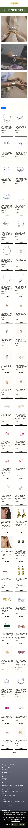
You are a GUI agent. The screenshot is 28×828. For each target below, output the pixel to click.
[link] (14, 3)
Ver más (14, 752)
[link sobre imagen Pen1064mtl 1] (7, 357)
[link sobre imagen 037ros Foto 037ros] (7, 406)
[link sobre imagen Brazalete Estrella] (21, 118)
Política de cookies (15, 820)
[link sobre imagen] (7, 433)
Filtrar (3, 108)
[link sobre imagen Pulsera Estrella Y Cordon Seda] (7, 197)
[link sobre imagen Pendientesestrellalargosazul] (7, 170)
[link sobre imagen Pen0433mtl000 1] (21, 251)
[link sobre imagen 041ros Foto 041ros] (21, 406)
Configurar (7, 824)
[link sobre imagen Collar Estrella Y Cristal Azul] (7, 251)
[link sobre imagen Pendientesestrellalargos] (21, 197)
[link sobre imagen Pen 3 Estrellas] (21, 224)
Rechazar (14, 824)
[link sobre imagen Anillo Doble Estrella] (21, 144)
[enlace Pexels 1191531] (14, 85)
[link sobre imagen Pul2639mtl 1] (21, 357)
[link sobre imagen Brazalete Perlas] (7, 224)
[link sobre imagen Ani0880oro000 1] (7, 305)
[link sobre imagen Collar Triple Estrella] (7, 118)
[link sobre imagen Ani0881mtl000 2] (7, 331)
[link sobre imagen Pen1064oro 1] (7, 382)
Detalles (7, 135)
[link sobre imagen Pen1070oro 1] (21, 382)
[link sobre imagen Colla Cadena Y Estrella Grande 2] (21, 278)
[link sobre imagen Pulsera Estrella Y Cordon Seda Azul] (21, 170)
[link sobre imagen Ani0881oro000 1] (21, 305)
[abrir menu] (2, 3)
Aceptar (22, 824)
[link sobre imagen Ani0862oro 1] (21, 331)
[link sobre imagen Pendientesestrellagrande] (7, 144)
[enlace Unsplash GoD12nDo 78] (14, 29)
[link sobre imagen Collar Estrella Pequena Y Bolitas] (7, 278)
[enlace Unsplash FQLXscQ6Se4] (14, 57)
